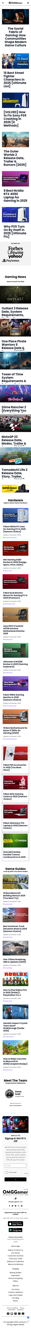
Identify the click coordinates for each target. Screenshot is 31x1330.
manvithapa (8, 968)
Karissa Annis (8, 904)
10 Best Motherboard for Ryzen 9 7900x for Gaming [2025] (15, 730)
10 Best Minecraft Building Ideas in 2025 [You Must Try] (14, 895)
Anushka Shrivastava (11, 537)
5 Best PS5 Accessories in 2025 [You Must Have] (14, 767)
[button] (3, 3)
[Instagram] (18, 1205)
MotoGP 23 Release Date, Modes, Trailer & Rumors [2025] (14, 442)
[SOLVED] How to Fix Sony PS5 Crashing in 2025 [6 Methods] (15, 118)
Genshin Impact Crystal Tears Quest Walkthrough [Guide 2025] (15, 1027)
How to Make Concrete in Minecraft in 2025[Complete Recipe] (15, 1061)
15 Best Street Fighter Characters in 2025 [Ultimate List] (15, 79)
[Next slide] (27, 1093)
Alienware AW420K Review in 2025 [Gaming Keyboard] (15, 664)
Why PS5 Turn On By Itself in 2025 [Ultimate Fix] (15, 231)
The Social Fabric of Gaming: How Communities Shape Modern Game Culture (16, 37)
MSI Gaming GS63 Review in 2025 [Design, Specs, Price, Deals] (15, 562)
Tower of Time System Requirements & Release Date (14, 379)
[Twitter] (12, 1205)
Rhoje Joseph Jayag (10, 706)
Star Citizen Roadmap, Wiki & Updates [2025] (14, 960)
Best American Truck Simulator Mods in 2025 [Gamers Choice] (15, 929)
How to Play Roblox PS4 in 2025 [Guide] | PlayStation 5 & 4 (15, 992)
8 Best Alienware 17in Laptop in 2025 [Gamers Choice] (15, 825)
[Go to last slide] (3, 1093)
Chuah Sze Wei (9, 1036)
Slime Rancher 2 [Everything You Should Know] (14, 411)
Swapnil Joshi (8, 639)
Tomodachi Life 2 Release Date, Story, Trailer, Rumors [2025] (14, 475)
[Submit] (15, 1179)
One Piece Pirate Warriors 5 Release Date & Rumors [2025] (14, 346)
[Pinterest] (21, 1205)
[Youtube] (15, 1205)
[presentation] (15, 16)
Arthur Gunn (8, 570)
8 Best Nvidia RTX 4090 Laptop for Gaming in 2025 (15, 195)
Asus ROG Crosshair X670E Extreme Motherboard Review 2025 (14, 630)
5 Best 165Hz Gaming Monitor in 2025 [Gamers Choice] (13, 697)
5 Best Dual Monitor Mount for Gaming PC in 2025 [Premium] (15, 595)
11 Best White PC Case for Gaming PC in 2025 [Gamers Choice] (14, 529)
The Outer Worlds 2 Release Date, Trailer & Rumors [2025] (15, 158)
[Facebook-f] (9, 1205)
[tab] (10, 1103)
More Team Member (15, 1105)
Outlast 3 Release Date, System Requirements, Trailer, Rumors (15, 313)
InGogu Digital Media (15, 1324)
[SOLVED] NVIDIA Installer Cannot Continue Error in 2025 (14, 854)
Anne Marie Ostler (10, 604)
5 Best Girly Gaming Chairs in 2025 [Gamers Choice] (15, 796)
